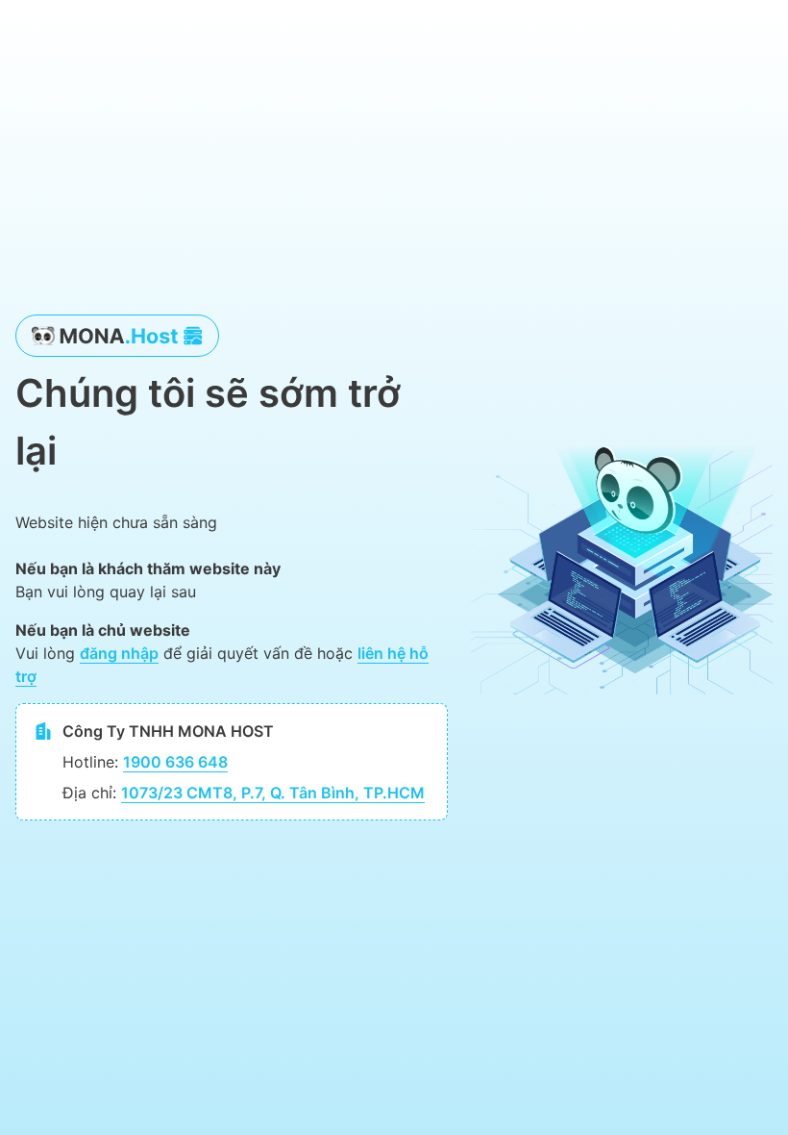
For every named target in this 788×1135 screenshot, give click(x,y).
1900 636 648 (175, 761)
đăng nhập (119, 653)
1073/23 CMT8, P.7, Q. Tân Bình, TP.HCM (273, 792)
